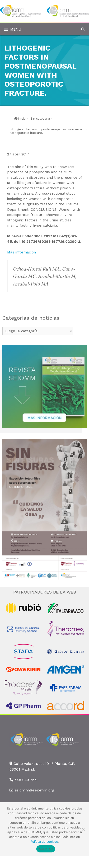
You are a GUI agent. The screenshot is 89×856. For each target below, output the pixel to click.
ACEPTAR (46, 849)
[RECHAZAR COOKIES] (83, 829)
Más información (21, 252)
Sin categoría (40, 118)
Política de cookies (44, 841)
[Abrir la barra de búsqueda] (83, 29)
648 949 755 (25, 779)
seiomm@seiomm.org (34, 790)
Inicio (22, 118)
